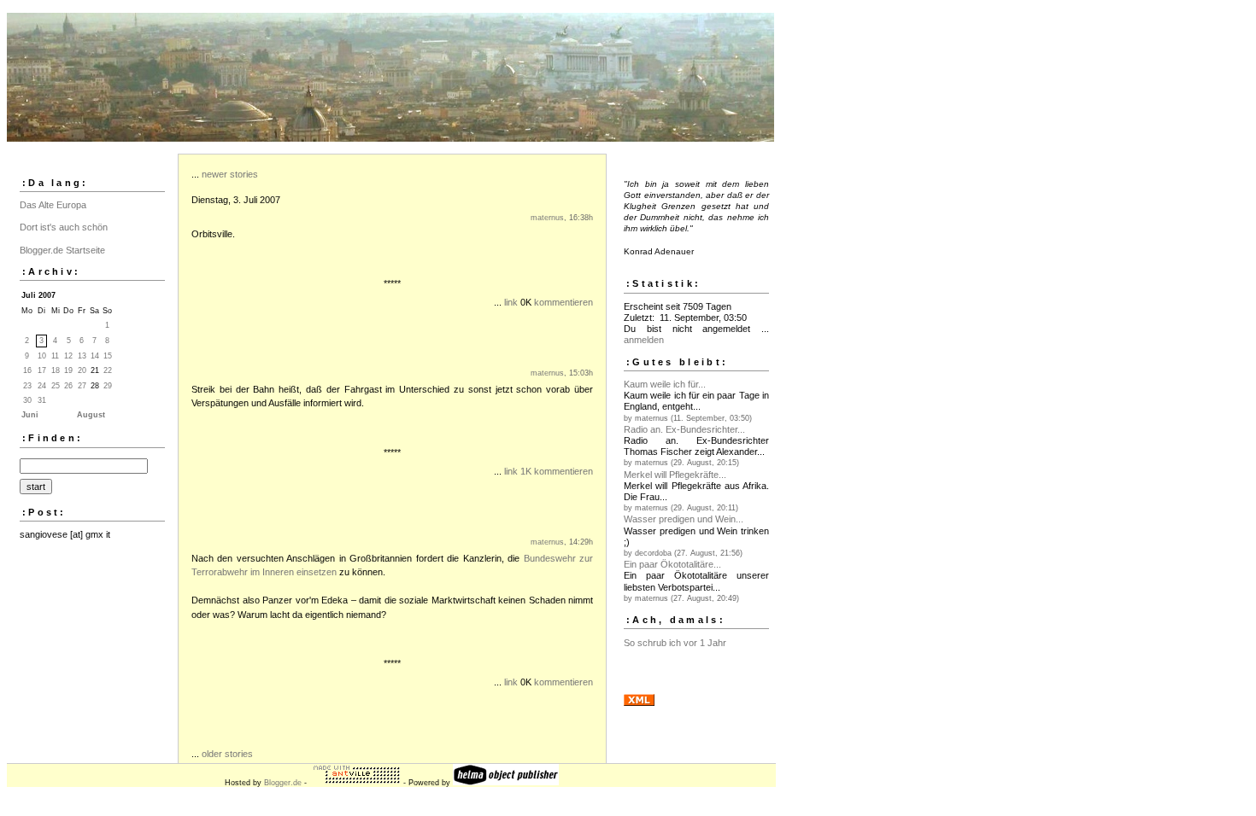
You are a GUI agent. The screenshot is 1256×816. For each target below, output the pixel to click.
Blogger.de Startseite (62, 250)
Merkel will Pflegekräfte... (675, 474)
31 (42, 400)
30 (27, 400)
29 (107, 386)
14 (95, 356)
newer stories (230, 174)
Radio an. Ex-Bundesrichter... (684, 429)
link (511, 302)
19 (68, 370)
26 (68, 386)
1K (525, 471)
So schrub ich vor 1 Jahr (675, 643)
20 (82, 370)
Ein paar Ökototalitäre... (672, 564)
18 (55, 370)
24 (42, 386)
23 (27, 386)
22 (107, 370)
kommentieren (563, 302)
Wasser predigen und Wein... (683, 519)
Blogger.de (283, 782)
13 (82, 356)
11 (55, 356)
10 (42, 356)
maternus (547, 217)
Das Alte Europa (53, 205)
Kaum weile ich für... (665, 384)
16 (27, 370)
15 (107, 356)
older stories (227, 754)
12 (68, 356)
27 (82, 386)
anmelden (644, 340)
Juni (29, 415)
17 (42, 370)
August (91, 415)
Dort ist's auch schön (64, 227)
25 (55, 386)
